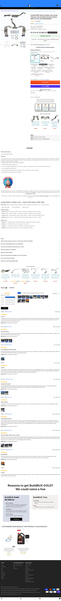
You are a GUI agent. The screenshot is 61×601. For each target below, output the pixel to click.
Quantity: (32, 92)
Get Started (16, 519)
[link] (1, 599)
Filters (5, 308)
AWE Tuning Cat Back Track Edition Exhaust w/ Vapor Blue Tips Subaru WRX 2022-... (35, 276)
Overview (30, 148)
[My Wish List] (60, 5)
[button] (1, 44)
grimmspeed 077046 (30, 193)
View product (8, 539)
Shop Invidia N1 (25, 207)
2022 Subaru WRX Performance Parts (10, 10)
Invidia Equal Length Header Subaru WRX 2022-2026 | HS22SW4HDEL (45, 123)
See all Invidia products (38, 23)
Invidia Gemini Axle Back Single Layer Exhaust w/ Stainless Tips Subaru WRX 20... (36, 123)
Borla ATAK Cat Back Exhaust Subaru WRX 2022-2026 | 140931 (15, 275)
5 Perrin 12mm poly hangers (42, 195)
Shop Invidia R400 (16, 207)
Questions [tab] (11, 287)
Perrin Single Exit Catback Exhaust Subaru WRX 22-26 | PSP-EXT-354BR (25, 276)
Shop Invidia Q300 (6, 207)
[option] (15, 26)
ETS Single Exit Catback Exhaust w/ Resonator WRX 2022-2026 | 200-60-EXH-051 (5, 277)
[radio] (35, 58)
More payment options (45, 89)
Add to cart (45, 82)
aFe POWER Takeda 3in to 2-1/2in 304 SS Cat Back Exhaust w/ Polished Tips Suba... (55, 276)
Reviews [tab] (4, 287)
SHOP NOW (33, 8)
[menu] (0, 5)
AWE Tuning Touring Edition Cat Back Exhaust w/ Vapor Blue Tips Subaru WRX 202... (45, 277)
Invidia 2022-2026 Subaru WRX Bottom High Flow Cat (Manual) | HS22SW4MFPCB (55, 124)
